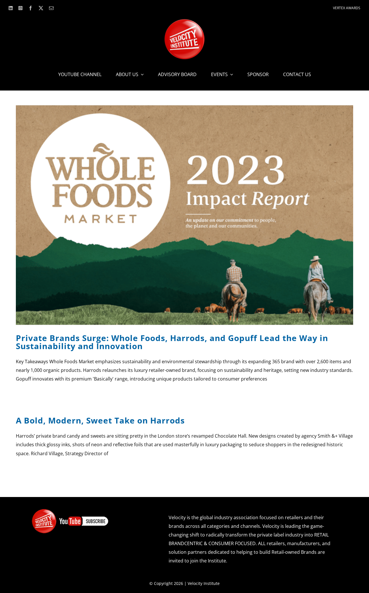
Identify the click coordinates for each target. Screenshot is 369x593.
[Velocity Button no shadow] (184, 21)
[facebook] (30, 8)
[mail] (51, 8)
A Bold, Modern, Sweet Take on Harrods (100, 420)
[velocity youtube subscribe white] (70, 511)
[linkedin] (11, 8)
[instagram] (20, 8)
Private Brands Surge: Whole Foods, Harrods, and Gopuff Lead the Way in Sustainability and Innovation (172, 341)
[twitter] (41, 8)
